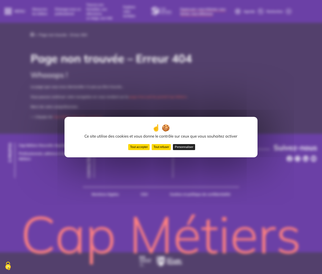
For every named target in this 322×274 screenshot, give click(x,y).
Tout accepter (139, 147)
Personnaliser (184, 147)
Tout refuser (161, 147)
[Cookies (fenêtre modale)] (8, 266)
